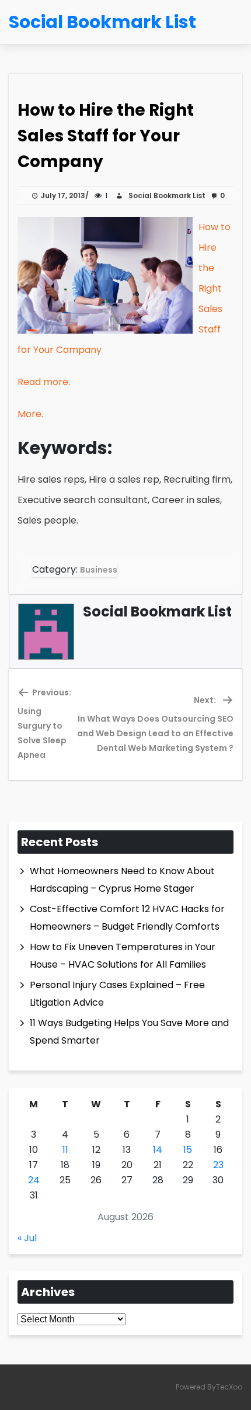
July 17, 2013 (63, 195)
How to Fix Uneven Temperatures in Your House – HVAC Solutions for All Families (122, 955)
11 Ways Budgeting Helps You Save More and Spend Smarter (129, 1031)
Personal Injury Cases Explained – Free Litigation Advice (117, 993)
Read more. (44, 382)
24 (34, 1180)
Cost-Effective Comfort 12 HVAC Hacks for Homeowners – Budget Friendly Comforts (127, 917)
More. (30, 414)
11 (65, 1149)
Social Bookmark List (165, 195)
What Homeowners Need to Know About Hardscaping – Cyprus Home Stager (122, 879)
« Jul (27, 1238)
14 (157, 1149)
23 (218, 1165)
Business (98, 570)
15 (187, 1149)
